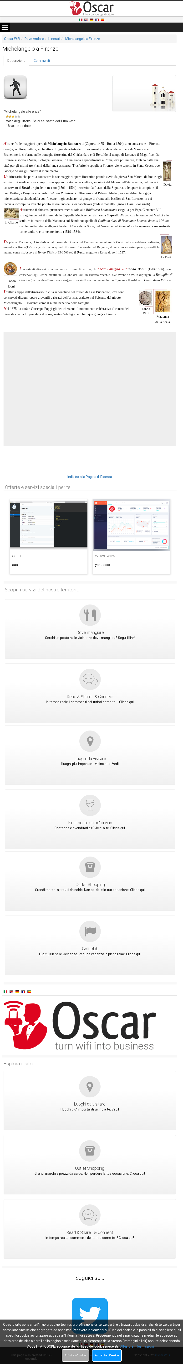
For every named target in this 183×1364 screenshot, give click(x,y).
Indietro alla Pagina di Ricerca (89, 477)
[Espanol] (102, 19)
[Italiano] (81, 19)
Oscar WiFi (12, 39)
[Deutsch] (92, 19)
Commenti (42, 61)
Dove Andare (34, 39)
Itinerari (54, 39)
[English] (86, 19)
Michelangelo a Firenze (82, 39)
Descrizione (16, 61)
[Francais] (97, 19)
